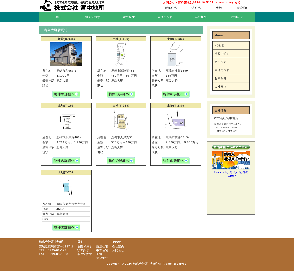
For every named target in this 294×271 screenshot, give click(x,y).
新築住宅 (171, 7)
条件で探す (165, 17)
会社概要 (201, 17)
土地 (219, 7)
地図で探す (92, 17)
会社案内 (221, 86)
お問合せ (237, 17)
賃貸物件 (243, 7)
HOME (57, 17)
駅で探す (129, 17)
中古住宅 (195, 7)
